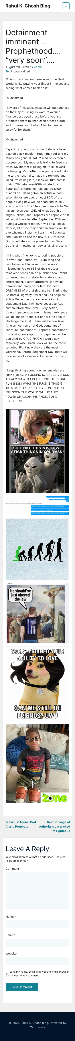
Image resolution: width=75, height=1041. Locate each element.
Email (10, 935)
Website (11, 953)
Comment (13, 868)
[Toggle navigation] (66, 5)
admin (38, 67)
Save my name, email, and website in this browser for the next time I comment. (37, 973)
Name (11, 916)
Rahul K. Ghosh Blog (27, 6)
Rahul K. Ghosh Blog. (35, 1023)
